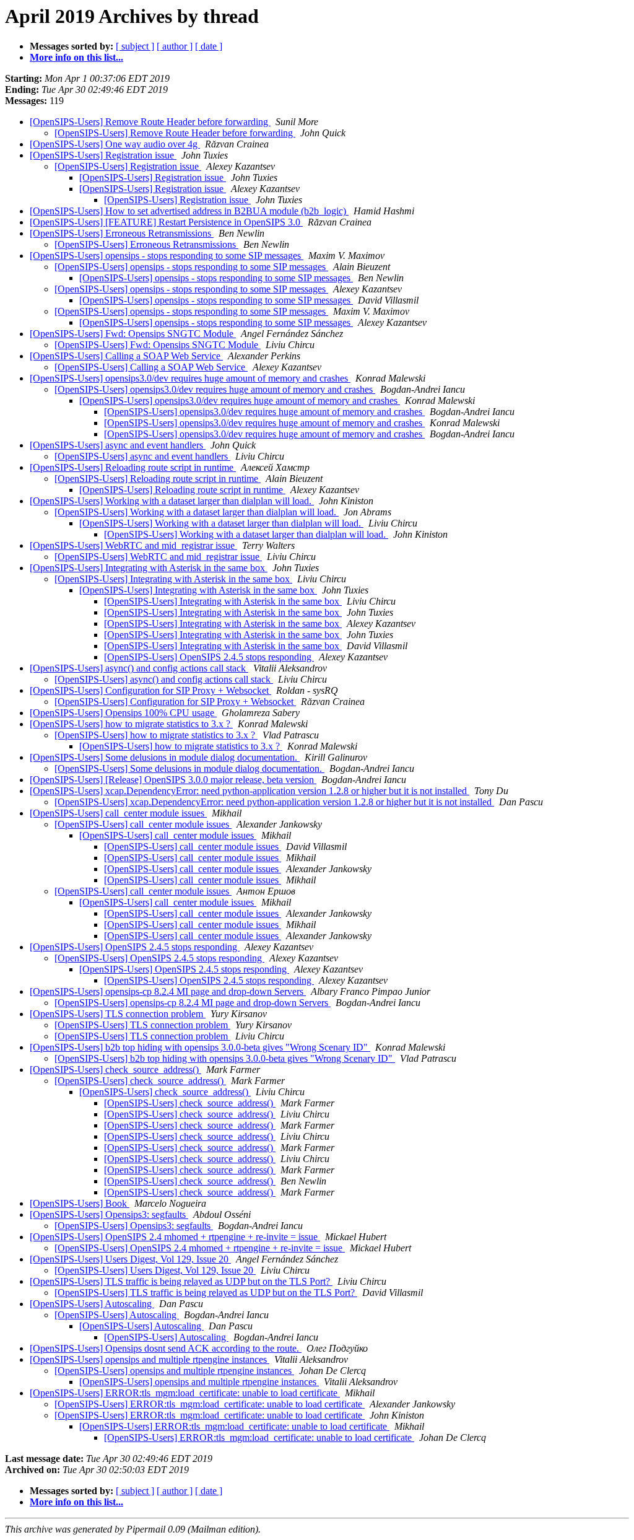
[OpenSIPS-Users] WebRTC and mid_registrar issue (133, 545)
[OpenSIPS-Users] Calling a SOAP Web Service (126, 356)
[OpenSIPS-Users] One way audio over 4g (115, 144)
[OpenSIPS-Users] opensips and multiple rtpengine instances (149, 1359)
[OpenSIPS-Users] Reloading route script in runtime (133, 467)
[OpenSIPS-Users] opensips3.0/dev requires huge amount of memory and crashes (190, 378)
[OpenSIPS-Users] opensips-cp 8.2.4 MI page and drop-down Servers (168, 991)
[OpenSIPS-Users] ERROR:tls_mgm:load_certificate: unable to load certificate (185, 1393)
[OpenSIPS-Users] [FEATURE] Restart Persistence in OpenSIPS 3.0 (166, 222)
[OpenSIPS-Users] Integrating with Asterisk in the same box (148, 567)
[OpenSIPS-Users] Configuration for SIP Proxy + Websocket (150, 690)
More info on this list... (76, 57)
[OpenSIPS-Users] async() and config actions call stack (139, 668)
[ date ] (208, 46)
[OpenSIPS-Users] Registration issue (103, 155)
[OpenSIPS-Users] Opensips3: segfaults (109, 1214)
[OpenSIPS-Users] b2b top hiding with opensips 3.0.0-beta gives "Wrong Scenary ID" (200, 1047)
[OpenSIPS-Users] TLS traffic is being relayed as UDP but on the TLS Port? (181, 1281)
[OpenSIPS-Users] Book (79, 1203)
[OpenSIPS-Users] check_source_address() (115, 1069)
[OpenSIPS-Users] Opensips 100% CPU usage (123, 712)
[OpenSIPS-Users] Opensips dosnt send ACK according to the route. (166, 1348)
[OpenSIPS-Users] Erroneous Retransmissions (122, 233)
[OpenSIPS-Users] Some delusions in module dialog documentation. (165, 757)
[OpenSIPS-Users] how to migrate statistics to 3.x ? (131, 724)
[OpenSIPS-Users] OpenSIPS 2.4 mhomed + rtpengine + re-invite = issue (175, 1237)
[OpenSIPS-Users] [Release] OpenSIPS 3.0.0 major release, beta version (173, 779)
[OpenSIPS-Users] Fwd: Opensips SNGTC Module (133, 333)
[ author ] (175, 46)
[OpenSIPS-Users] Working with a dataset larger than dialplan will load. (172, 501)
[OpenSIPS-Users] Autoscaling (92, 1303)
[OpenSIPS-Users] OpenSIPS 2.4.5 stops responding (209, 657)
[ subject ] (135, 46)
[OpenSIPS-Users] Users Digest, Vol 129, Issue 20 (130, 1259)
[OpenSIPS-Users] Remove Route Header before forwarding (150, 121)
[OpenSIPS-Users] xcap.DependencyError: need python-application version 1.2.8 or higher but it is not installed (249, 790)
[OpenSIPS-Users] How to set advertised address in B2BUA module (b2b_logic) (189, 211)
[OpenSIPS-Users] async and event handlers (118, 445)
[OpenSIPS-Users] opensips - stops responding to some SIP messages (166, 255)
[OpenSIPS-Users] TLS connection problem (118, 1013)
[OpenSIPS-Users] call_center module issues (118, 813)
